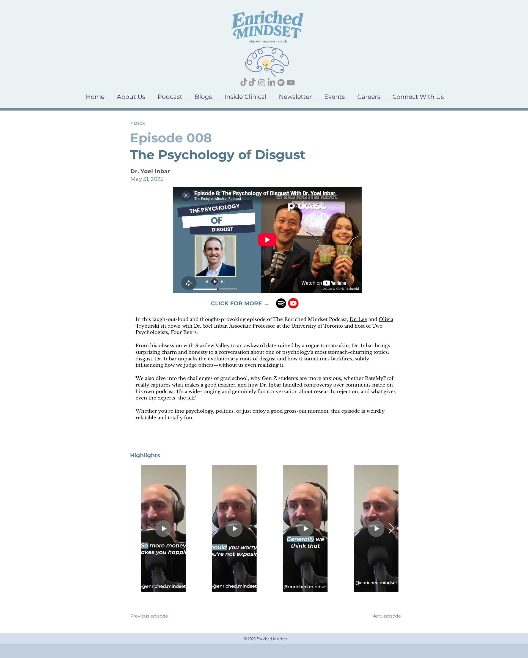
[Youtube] (290, 82)
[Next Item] (392, 528)
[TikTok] (244, 82)
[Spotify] (281, 82)
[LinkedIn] (271, 82)
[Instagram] (261, 82)
